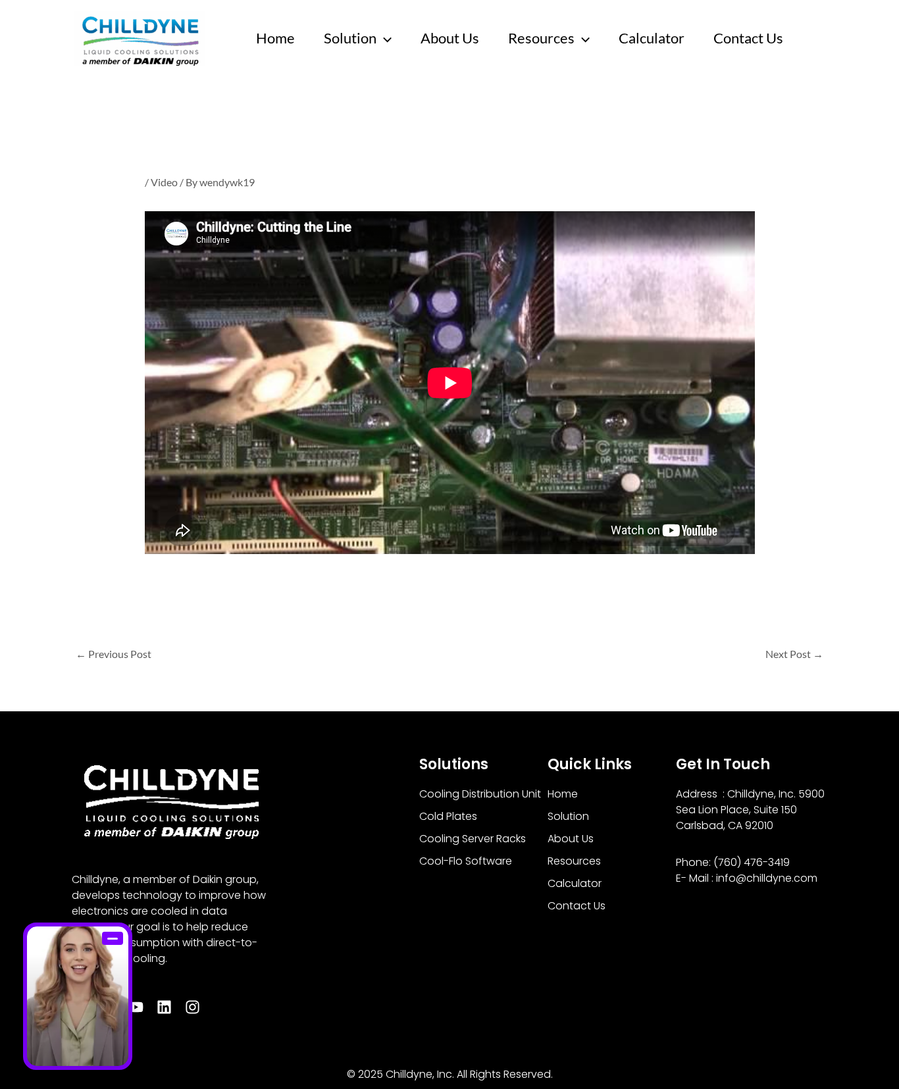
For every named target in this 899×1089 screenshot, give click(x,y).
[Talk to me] (77, 996)
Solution (350, 38)
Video (164, 182)
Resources (541, 38)
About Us (450, 38)
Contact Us (748, 38)
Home (275, 38)
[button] (384, 38)
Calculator (651, 38)
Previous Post (113, 653)
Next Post (794, 653)
